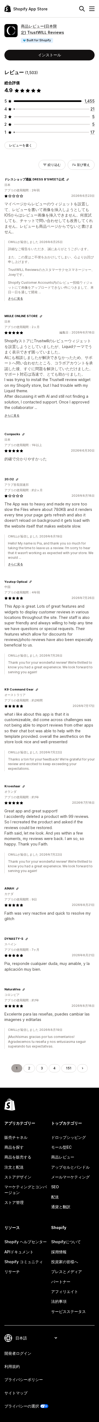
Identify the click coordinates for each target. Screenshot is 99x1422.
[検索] (82, 8)
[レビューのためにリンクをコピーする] (67, 179)
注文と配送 (14, 1167)
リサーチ (12, 1271)
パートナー (60, 1281)
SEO (55, 1186)
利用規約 (12, 1366)
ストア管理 (14, 1202)
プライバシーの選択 (21, 1406)
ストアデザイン (17, 1177)
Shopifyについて (66, 1241)
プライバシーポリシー (23, 1379)
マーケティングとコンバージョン (25, 1189)
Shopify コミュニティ (23, 1261)
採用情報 (59, 1252)
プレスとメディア (66, 1271)
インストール (49, 54)
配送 (55, 1197)
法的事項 (59, 1301)
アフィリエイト (64, 1291)
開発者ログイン (17, 1353)
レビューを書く (20, 145)
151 (69, 1068)
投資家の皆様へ (64, 1261)
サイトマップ (16, 1393)
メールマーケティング (70, 1177)
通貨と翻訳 (60, 1206)
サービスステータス (68, 1311)
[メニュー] (92, 8)
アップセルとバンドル (70, 1167)
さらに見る (15, 298)
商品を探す (14, 1147)
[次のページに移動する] (82, 1068)
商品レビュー (62, 1157)
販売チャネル (16, 1137)
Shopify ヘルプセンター (25, 1241)
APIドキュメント (19, 1252)
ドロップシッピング (68, 1137)
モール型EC (61, 1147)
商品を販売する (17, 1157)
